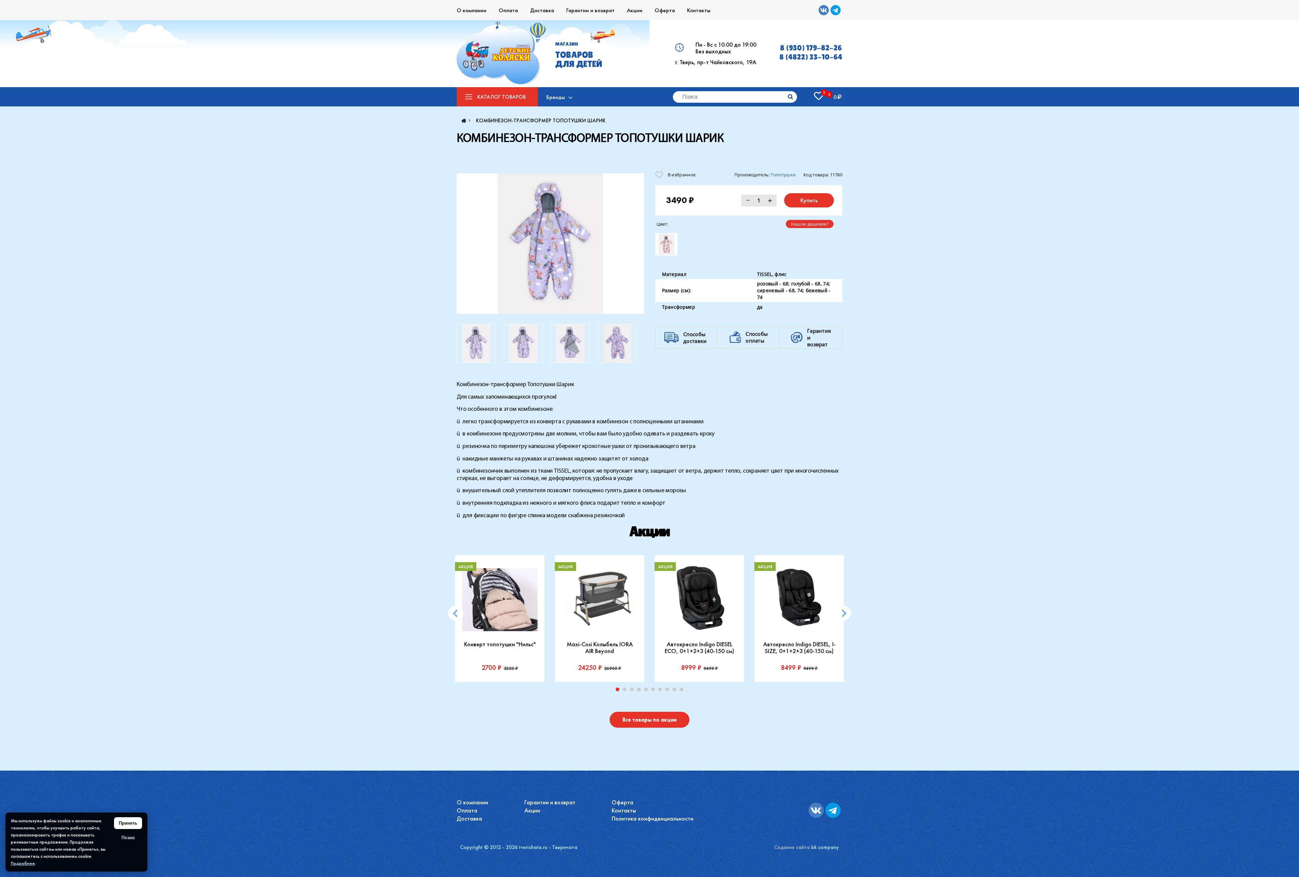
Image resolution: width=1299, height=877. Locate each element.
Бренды (555, 97)
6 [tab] (654, 690)
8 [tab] (668, 690)
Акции (634, 10)
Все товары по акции (649, 719)
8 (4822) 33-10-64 (810, 57)
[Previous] (455, 613)
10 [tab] (683, 690)
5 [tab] (647, 690)
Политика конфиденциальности (652, 818)
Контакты (698, 10)
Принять (128, 823)
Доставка (542, 10)
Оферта (665, 10)
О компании (471, 10)
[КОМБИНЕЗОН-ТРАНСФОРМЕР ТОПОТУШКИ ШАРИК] (550, 243)
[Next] (843, 613)
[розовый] (666, 244)
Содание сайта (792, 847)
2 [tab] (626, 690)
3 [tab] (633, 690)
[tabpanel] (500, 618)
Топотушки (783, 175)
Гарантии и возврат (590, 10)
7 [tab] (661, 690)
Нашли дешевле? (809, 224)
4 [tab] (640, 690)
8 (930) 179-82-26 (811, 48)
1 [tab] (619, 690)
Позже (128, 837)
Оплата (508, 10)
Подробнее (23, 863)
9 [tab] (676, 690)
